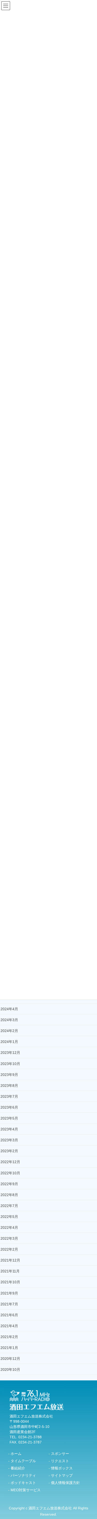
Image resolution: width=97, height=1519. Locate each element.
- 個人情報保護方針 (64, 1483)
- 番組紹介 (16, 1468)
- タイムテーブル (22, 1461)
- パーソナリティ (22, 1475)
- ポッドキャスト (22, 1483)
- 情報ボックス (61, 1468)
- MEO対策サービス (24, 1490)
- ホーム (14, 1454)
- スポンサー (59, 1454)
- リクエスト (59, 1461)
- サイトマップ (61, 1475)
